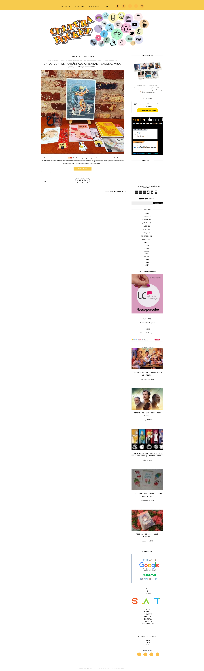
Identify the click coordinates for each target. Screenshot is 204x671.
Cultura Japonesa (79, 60)
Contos (56, 60)
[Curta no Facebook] (87, 180)
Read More (82, 168)
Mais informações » (48, 172)
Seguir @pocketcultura (147, 110)
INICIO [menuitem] (148, 609)
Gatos (106, 60)
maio (145, 226)
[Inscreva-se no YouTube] (82, 180)
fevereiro (145, 236)
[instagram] (139, 654)
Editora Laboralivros (94, 60)
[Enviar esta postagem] (45, 181)
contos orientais (66, 60)
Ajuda (148, 591)
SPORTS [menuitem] (148, 621)
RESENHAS (79, 6)
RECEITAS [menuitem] (148, 619)
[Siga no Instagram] (77, 180)
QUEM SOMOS (93, 6)
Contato (148, 593)
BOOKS (50, 60)
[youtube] (145, 654)
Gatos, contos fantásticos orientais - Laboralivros (82, 63)
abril (145, 229)
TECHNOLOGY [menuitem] (148, 624)
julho (145, 219)
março (146, 233)
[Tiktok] (157, 654)
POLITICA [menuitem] (148, 617)
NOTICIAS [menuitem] (148, 612)
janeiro (145, 239)
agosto (145, 216)
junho (145, 223)
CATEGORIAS (66, 6)
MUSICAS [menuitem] (148, 614)
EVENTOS (106, 6)
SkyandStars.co (119, 669)
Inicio (148, 589)
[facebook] (151, 654)
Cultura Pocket (96, 669)
